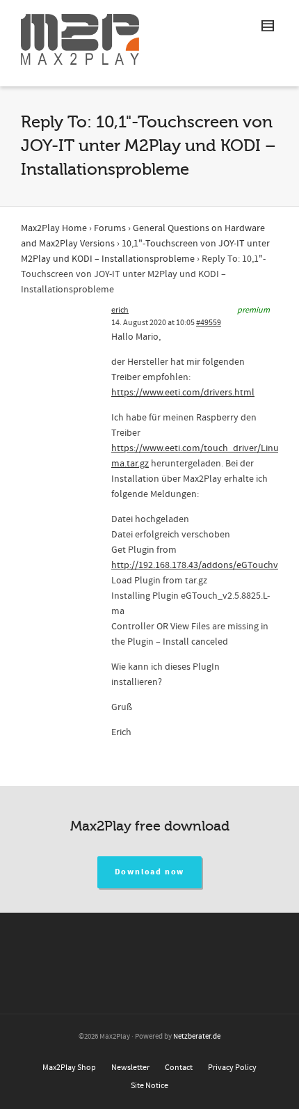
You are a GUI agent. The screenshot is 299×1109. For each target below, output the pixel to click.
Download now (150, 872)
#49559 (208, 322)
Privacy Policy (232, 1067)
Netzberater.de (196, 1036)
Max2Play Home (54, 228)
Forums (110, 228)
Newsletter (130, 1067)
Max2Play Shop (69, 1067)
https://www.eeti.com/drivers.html (182, 392)
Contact (179, 1067)
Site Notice (149, 1085)
